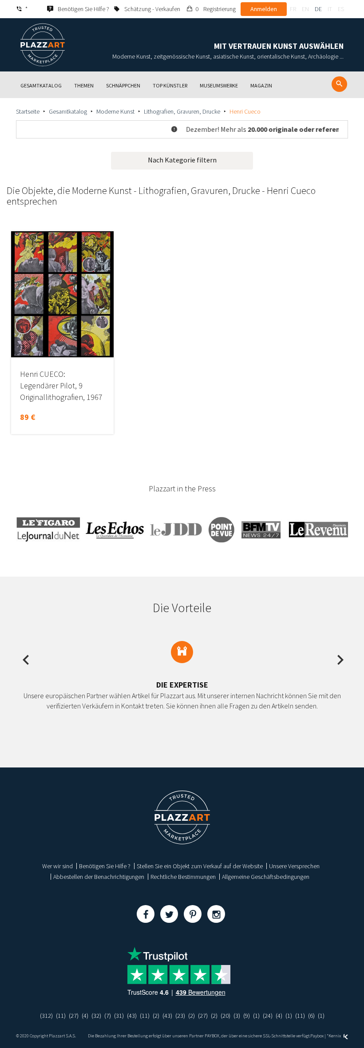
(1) (256, 1016)
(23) (180, 1016)
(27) (74, 1016)
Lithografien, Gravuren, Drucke (182, 111)
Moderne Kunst (115, 111)
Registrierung (219, 9)
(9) (246, 1016)
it (330, 9)
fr (293, 9)
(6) (311, 1016)
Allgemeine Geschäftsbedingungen (265, 877)
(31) (119, 1016)
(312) (46, 1016)
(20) (225, 1016)
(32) (96, 1016)
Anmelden (263, 9)
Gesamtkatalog (68, 111)
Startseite (28, 111)
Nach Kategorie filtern (182, 159)
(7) (107, 1016)
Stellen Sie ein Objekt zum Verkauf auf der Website (200, 866)
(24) (268, 1016)
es (341, 9)
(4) (85, 1016)
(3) (236, 1016)
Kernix (335, 1036)
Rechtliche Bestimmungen (183, 877)
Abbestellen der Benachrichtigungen (98, 877)
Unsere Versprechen (294, 866)
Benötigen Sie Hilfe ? (105, 866)
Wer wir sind (57, 866)
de (318, 9)
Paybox (317, 1036)
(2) (156, 1016)
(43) (132, 1016)
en (305, 9)
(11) (61, 1016)
